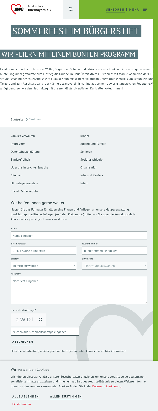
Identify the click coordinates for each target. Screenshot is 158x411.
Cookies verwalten (23, 136)
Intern (84, 183)
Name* (14, 228)
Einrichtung (87, 258)
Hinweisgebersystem (24, 183)
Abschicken (22, 342)
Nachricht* (16, 273)
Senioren (86, 151)
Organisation (88, 167)
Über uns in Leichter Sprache (29, 167)
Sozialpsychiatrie (91, 159)
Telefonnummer (89, 243)
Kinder (84, 136)
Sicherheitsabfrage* (23, 310)
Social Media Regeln (24, 191)
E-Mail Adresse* (18, 243)
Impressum (18, 144)
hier (107, 351)
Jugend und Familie (93, 144)
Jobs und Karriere (91, 175)
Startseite (17, 119)
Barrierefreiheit (20, 159)
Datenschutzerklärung (106, 386)
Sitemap (16, 175)
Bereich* (15, 258)
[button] (71, 10)
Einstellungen (21, 404)
